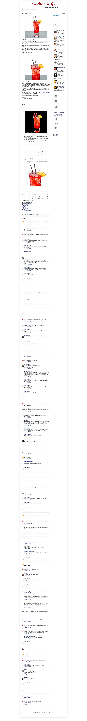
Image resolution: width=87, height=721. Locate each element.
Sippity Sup (26, 456)
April (55, 119)
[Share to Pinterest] (38, 214)
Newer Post (24, 706)
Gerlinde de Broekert (27, 439)
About (25, 9)
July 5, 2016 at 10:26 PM (27, 697)
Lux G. (25, 677)
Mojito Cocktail (24, 206)
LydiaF (25, 347)
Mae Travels (26, 364)
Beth (24, 573)
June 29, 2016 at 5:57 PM (27, 399)
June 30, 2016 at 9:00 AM (27, 448)
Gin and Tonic (24, 207)
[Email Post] (33, 214)
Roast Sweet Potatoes (60, 86)
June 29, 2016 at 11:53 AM (28, 264)
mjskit (25, 420)
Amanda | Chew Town (27, 595)
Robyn (25, 584)
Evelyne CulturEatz (27, 647)
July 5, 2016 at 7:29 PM (27, 674)
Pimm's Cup (24, 209)
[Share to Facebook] (37, 214)
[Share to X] (36, 214)
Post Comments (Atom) (29, 707)
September (56, 106)
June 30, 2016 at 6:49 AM (27, 436)
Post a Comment (25, 704)
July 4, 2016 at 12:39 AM (27, 599)
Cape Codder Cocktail (25, 205)
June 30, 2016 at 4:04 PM (27, 499)
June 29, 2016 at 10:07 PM (28, 431)
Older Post (48, 706)
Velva (25, 669)
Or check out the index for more (26, 210)
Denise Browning (26, 245)
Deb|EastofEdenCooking (28, 461)
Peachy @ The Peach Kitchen (28, 636)
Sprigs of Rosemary (27, 562)
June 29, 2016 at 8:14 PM (27, 411)
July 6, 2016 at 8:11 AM (27, 702)
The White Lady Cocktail (57, 116)
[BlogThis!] (36, 214)
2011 (54, 129)
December (56, 102)
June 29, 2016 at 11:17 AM (28, 248)
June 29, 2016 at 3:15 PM (27, 332)
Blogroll (54, 136)
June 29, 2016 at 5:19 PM (27, 356)
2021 (54, 95)
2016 (54, 101)
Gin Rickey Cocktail (25, 208)
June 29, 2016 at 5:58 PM (27, 405)
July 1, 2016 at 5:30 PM (27, 548)
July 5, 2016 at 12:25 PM (27, 661)
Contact (34, 9)
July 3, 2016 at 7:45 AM (27, 575)
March (56, 120)
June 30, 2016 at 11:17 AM (28, 458)
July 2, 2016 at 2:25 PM (27, 570)
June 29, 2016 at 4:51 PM (27, 350)
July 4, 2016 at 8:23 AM (27, 607)
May (55, 118)
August (56, 107)
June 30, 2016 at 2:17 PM (27, 489)
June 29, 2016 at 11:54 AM (28, 270)
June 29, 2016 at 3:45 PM (27, 338)
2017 (54, 100)
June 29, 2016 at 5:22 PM (27, 368)
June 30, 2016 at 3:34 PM (27, 494)
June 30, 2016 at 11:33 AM (28, 464)
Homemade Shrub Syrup (40, 83)
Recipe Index (55, 135)
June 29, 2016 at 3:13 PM (27, 315)
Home (22, 9)
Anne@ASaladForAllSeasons (28, 602)
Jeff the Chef (26, 359)
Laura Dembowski (27, 251)
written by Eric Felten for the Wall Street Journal (43, 92)
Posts (55, 24)
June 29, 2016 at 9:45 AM (27, 236)
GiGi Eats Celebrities (27, 299)
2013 (54, 127)
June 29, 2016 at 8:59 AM (27, 230)
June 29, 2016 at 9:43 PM (27, 417)
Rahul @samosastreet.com (28, 305)
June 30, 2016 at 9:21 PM (27, 517)
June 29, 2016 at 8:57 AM (27, 224)
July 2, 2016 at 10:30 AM (27, 565)
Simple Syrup (59, 61)
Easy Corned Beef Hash (60, 49)
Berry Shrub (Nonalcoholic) (58, 115)
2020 (54, 96)
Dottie (25, 256)
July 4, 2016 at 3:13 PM (27, 638)
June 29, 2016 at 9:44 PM (27, 425)
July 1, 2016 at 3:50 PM (27, 543)
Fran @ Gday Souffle (27, 371)
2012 (54, 128)
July (55, 108)
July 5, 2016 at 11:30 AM (27, 656)
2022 (54, 94)
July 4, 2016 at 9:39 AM (27, 627)
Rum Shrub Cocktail (57, 111)
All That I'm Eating (27, 434)
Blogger (54, 712)
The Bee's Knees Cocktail (58, 114)
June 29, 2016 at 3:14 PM (27, 321)
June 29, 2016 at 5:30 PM (27, 376)
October (56, 105)
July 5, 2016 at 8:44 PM (27, 679)
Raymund (25, 284)
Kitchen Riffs (26, 233)
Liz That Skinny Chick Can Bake (29, 408)
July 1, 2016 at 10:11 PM (27, 554)
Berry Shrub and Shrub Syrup (26, 203)
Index (28, 9)
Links (31, 9)
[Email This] (35, 214)
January (56, 123)
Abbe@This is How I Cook (28, 551)
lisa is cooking (26, 335)
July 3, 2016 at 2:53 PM (27, 592)
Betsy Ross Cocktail (25, 204)
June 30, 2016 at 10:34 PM (28, 523)
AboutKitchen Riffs (55, 134)
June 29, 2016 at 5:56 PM (27, 382)
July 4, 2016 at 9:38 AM (27, 621)
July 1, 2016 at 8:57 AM (27, 538)
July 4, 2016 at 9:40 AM (27, 633)
